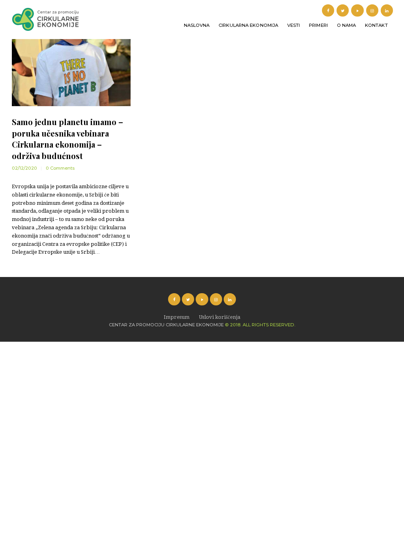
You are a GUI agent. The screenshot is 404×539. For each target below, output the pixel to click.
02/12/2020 (24, 168)
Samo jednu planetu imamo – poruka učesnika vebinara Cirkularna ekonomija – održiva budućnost (67, 138)
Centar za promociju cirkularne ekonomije (166, 325)
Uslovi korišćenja (219, 317)
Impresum (176, 317)
